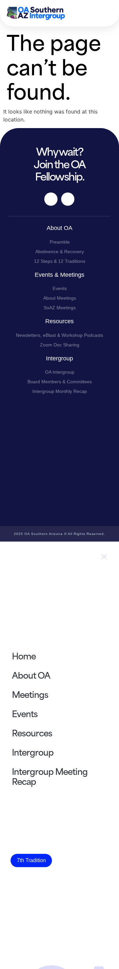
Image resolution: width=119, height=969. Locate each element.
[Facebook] (51, 199)
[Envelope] (67, 199)
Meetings (30, 694)
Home (24, 655)
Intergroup (33, 752)
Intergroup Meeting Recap (50, 776)
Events (25, 713)
